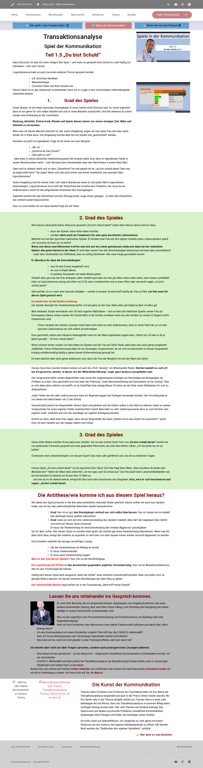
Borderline (98, 14)
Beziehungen (56, 14)
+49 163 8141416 (184, 747)
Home (14, 14)
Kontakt (132, 14)
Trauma (116, 14)
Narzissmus (77, 14)
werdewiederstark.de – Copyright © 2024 (30, 762)
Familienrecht (33, 14)
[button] (168, 4)
